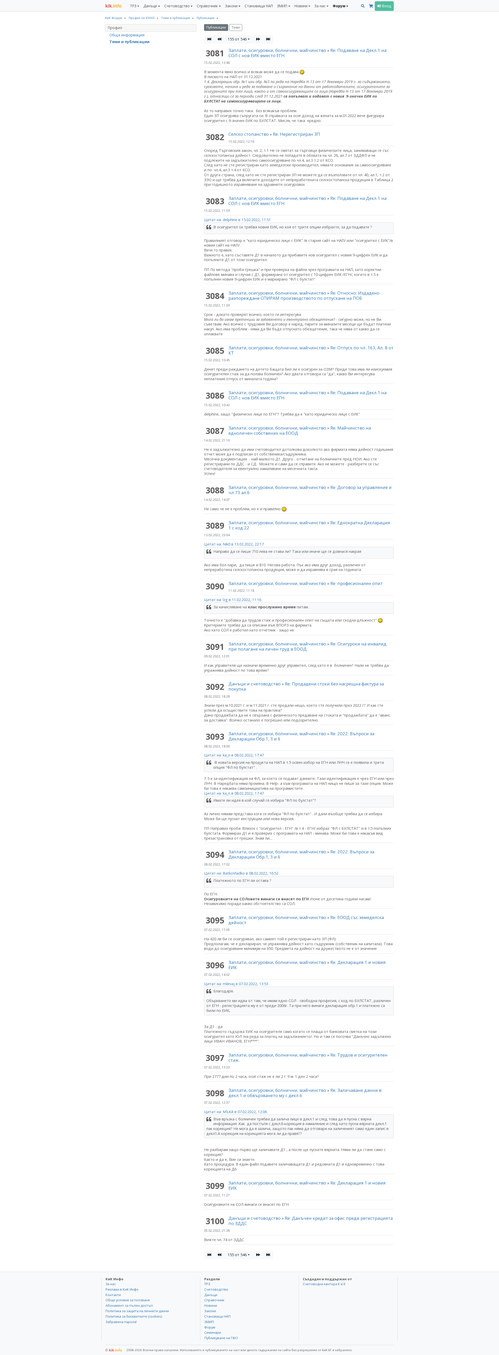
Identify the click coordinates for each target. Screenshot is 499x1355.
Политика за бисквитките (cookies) (134, 1316)
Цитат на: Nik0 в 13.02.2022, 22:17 (234, 544)
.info (113, 6)
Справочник (214, 1300)
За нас (111, 1284)
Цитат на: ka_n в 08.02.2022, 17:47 (234, 755)
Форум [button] (339, 5)
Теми (236, 27)
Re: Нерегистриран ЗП (296, 134)
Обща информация (127, 34)
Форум (209, 1327)
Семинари (212, 1332)
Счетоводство (216, 1289)
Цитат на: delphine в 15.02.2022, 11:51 (237, 219)
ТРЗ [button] (133, 5)
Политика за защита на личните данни (137, 1311)
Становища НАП (259, 5)
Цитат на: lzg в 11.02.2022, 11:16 (232, 599)
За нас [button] (319, 5)
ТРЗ (207, 1284)
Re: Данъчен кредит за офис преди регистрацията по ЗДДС (310, 1220)
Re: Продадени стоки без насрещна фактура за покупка (306, 686)
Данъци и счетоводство (254, 684)
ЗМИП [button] (282, 5)
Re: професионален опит (356, 583)
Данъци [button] (150, 5)
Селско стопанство (248, 134)
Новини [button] (300, 5)
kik (113, 1350)
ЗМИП (209, 1321)
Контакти (113, 1294)
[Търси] (363, 6)
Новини (210, 1305)
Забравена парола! (121, 1321)
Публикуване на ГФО (221, 1338)
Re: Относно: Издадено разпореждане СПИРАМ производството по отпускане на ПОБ (303, 295)
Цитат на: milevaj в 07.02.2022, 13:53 (236, 983)
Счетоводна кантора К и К (324, 1284)
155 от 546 (237, 39)
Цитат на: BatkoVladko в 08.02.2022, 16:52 (241, 873)
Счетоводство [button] (177, 5)
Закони (210, 1311)
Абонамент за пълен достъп (129, 1305)
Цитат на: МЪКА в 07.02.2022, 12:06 (235, 1111)
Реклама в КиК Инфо (122, 1289)
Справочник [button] (207, 5)
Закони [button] (231, 5)
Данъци (210, 1294)
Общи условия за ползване (128, 1300)
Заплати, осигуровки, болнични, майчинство (277, 50)
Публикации (216, 27)
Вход (386, 5)
